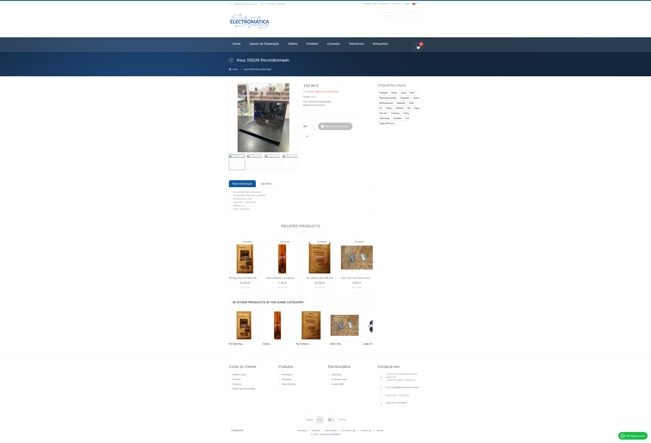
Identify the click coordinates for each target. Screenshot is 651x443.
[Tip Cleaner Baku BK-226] (311, 325)
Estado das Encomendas (243, 389)
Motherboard (386, 103)
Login (406, 4)
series (416, 98)
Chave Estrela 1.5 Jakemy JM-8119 (285, 278)
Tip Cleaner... (303, 343)
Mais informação (242, 183)
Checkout (396, 4)
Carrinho (384, 4)
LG (380, 108)
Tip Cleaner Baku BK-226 (319, 278)
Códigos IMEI (337, 384)
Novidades (287, 379)
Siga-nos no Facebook (396, 403)
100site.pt (335, 434)
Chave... (267, 343)
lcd (407, 118)
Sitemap (380, 430)
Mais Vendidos (288, 384)
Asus (403, 93)
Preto (394, 93)
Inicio (235, 69)
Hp (408, 108)
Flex (412, 93)
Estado (306, 97)
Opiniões (266, 183)
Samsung (384, 118)
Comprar (247, 241)
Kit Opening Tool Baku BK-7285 (246, 278)
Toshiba (397, 118)
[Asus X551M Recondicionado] (237, 162)
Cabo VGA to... (371, 343)
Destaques (302, 430)
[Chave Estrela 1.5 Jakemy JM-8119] (277, 325)
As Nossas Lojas (339, 379)
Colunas (395, 113)
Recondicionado (388, 98)
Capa (416, 108)
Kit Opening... (236, 343)
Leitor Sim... (336, 343)
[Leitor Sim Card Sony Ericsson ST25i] (345, 325)
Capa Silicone (386, 123)
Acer (411, 103)
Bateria (399, 108)
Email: (389, 387)
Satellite (401, 103)
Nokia (389, 108)
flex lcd (383, 113)
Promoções (287, 374)
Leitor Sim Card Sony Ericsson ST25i (361, 278)
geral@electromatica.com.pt (245, 4)
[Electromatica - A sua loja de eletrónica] (250, 21)
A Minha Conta (370, 4)
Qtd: (305, 126)
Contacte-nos (366, 430)
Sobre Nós (336, 374)
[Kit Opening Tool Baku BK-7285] (244, 325)
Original (404, 98)
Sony (406, 113)
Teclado (383, 93)
